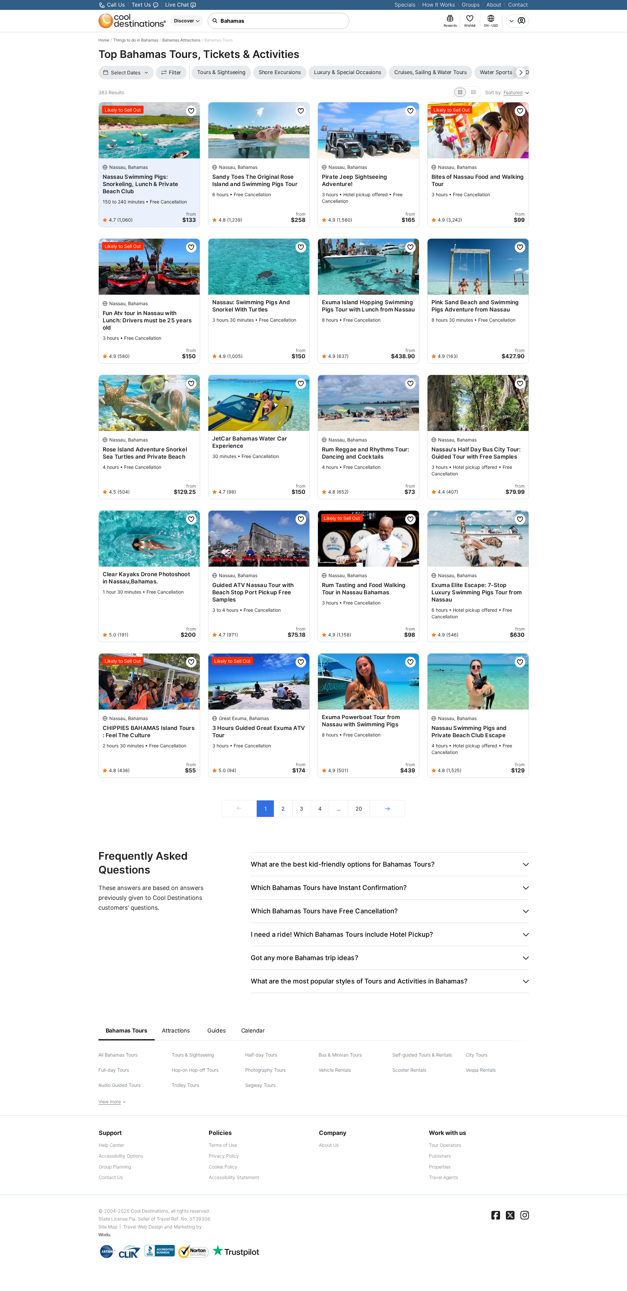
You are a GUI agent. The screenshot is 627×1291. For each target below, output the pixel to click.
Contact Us (111, 1177)
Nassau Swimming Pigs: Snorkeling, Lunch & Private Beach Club (140, 184)
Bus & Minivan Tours (340, 1055)
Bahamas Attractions (181, 40)
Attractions (176, 1030)
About (493, 4)
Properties (440, 1167)
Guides (216, 1030)
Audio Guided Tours (119, 1085)
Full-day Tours (113, 1070)
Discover (184, 20)
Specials (405, 4)
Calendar (253, 1030)
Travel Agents (443, 1177)
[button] (390, 864)
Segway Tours (260, 1085)
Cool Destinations (149, 1211)
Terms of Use (223, 1145)
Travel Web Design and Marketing (159, 1226)
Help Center (111, 1145)
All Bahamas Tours (118, 1055)
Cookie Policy (223, 1167)
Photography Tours (265, 1070)
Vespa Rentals (481, 1070)
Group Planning (115, 1167)
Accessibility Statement (234, 1177)
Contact (518, 4)
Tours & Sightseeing (193, 1055)
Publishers (440, 1156)
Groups (471, 4)
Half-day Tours (261, 1055)
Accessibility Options (121, 1156)
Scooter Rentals (409, 1070)
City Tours (476, 1055)
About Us (329, 1145)
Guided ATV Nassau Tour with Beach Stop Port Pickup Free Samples (253, 592)
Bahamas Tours (126, 1030)
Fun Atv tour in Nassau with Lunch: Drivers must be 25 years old (147, 320)
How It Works (438, 4)
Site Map (107, 1226)
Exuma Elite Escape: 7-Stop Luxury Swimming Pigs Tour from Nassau (476, 592)
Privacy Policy (224, 1156)
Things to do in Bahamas (135, 40)
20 (358, 808)
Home (103, 40)
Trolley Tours (185, 1085)
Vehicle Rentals (335, 1070)
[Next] (387, 808)
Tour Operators (445, 1145)
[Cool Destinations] (132, 20)
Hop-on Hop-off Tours (195, 1070)
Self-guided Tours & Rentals (422, 1055)
